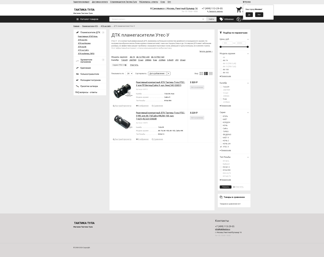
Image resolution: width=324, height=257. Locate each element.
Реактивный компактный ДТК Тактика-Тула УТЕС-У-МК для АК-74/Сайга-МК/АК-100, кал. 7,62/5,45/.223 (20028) (160, 116)
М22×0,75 (227, 173)
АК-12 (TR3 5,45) (229, 63)
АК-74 (225, 60)
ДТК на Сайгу (83, 50)
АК (224, 57)
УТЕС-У (226, 147)
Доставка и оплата (100, 2)
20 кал (182, 60)
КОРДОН (226, 122)
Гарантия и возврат (81, 2)
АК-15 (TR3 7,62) (229, 66)
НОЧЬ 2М (226, 144)
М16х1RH (226, 170)
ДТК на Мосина (84, 43)
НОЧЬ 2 (226, 141)
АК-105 (226, 73)
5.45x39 (170, 60)
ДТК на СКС (82, 40)
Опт (169, 2)
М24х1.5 (226, 167)
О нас (162, 2)
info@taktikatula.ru (222, 229)
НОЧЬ (225, 125)
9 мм (225, 99)
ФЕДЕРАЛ (227, 135)
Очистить (239, 187)
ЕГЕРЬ (225, 116)
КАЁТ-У (226, 138)
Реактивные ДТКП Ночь (88, 36)
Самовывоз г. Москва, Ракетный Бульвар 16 (175, 8)
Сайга (225, 128)
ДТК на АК (82, 47)
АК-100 (226, 70)
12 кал (225, 93)
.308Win (226, 96)
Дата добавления (157, 73)
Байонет (226, 164)
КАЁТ (225, 119)
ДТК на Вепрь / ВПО (86, 54)
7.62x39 (226, 87)
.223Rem (226, 102)
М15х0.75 (227, 176)
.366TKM (226, 90)
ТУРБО (226, 131)
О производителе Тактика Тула (123, 2)
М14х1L (226, 161)
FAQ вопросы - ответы (148, 2)
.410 (176, 60)
